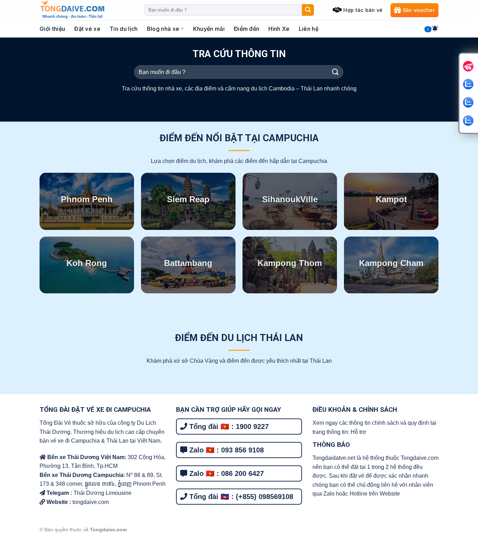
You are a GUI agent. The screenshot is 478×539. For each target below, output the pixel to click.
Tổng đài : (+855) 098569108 (240, 496)
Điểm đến (247, 28)
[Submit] (308, 10)
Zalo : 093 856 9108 (225, 450)
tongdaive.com (90, 502)
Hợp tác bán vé (362, 10)
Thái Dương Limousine (102, 493)
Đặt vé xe (87, 28)
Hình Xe (278, 28)
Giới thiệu (52, 28)
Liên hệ (308, 28)
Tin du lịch (124, 28)
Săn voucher (419, 10)
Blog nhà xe (163, 28)
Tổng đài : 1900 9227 (228, 426)
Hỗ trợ (358, 432)
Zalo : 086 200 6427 (225, 473)
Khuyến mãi (209, 28)
